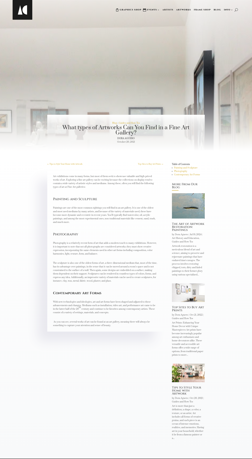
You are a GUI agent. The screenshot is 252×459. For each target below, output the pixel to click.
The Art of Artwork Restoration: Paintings (188, 227)
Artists (167, 9)
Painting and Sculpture (186, 167)
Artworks (183, 9)
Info (227, 9)
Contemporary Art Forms (187, 174)
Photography (180, 171)
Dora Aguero (181, 234)
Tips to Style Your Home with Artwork (186, 391)
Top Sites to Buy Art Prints (188, 308)
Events (152, 9)
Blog (217, 9)
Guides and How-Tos (129, 123)
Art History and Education (185, 238)
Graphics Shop (130, 9)
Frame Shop (202, 9)
